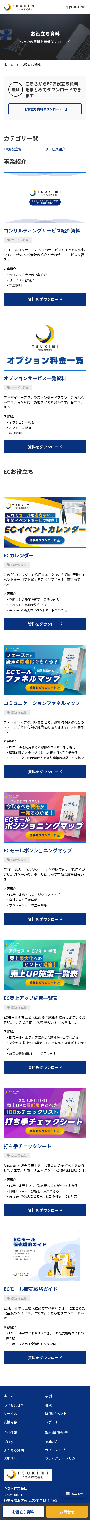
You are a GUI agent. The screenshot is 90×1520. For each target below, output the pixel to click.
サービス (10, 1413)
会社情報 (10, 1432)
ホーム (9, 65)
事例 (48, 1396)
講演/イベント (55, 1413)
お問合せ (67, 1511)
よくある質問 (14, 1450)
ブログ (9, 1442)
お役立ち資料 (23, 1511)
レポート (52, 1422)
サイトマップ (55, 1450)
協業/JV (51, 1441)
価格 (48, 1405)
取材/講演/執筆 (56, 1432)
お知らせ (10, 1458)
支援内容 (10, 1422)
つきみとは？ (14, 1405)
